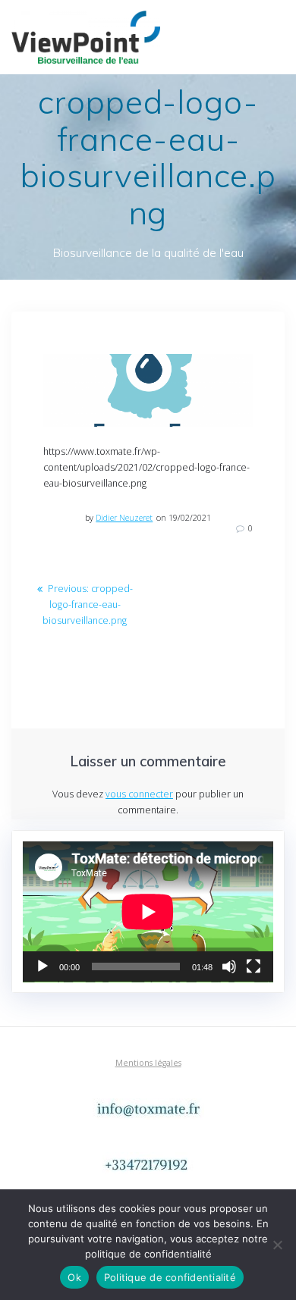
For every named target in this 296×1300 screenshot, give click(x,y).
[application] (148, 911)
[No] (277, 1244)
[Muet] (229, 966)
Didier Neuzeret (124, 517)
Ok (74, 1277)
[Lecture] (42, 966)
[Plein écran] (253, 966)
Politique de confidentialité (170, 1277)
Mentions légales (148, 1062)
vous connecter (139, 794)
